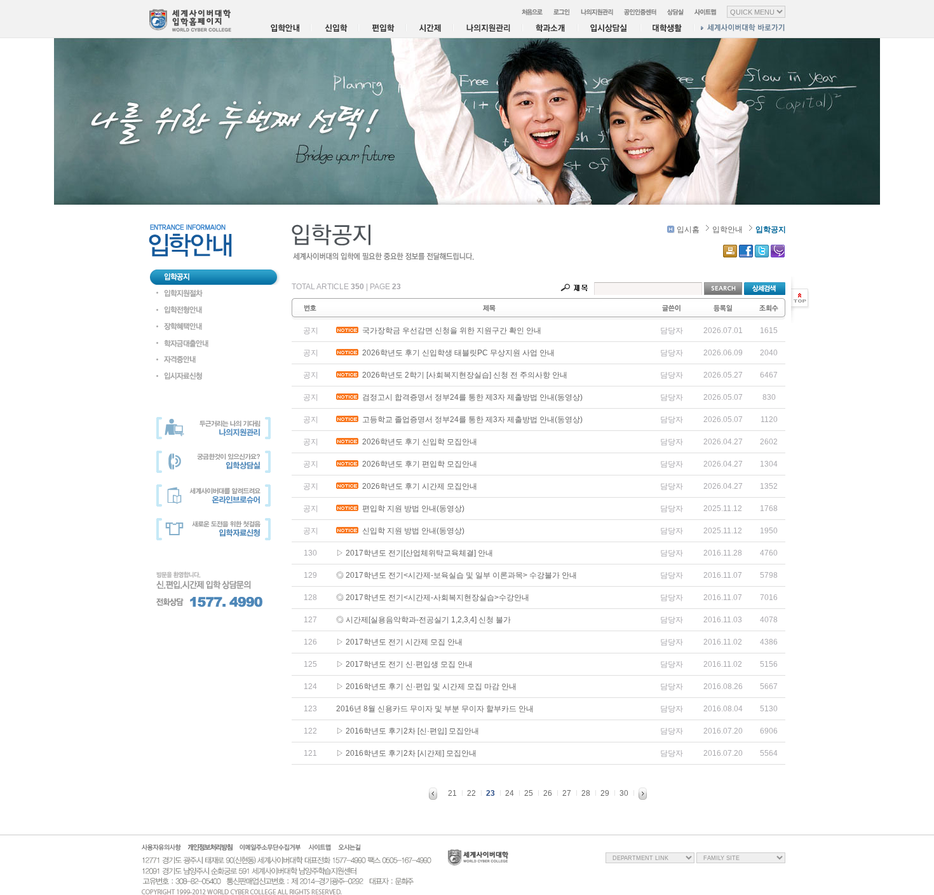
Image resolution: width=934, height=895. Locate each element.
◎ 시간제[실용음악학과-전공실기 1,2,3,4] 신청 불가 (423, 619)
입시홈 (687, 229)
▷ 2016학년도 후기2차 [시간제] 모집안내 (406, 753)
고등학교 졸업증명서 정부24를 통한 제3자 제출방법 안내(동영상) (470, 419)
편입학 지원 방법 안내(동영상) (411, 508)
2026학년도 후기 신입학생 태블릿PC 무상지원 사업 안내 (456, 352)
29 (604, 793)
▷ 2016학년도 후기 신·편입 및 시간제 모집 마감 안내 (426, 686)
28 (585, 793)
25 (528, 793)
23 (490, 793)
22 (471, 793)
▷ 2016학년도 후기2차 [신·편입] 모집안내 (407, 731)
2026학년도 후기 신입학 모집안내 (417, 441)
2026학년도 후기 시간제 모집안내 (417, 486)
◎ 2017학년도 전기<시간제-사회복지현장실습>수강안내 (432, 597)
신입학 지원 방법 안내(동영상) (411, 530)
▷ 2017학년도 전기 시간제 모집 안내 (399, 642)
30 (623, 793)
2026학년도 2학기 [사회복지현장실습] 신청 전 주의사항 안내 (462, 375)
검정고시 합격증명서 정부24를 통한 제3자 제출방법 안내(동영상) (470, 397)
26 (547, 793)
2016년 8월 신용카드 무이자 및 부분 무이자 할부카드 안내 (435, 708)
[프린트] (730, 251)
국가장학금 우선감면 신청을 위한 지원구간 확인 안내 (449, 330)
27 (566, 793)
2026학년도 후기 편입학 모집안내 (417, 464)
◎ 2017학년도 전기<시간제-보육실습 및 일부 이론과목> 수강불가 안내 (456, 575)
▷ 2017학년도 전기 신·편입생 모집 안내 (404, 664)
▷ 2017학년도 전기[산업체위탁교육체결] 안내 (414, 553)
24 (509, 793)
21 (452, 793)
